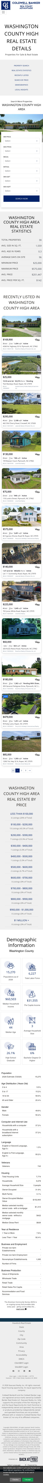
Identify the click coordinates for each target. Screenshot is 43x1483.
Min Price (7, 137)
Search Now (21, 198)
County (21, 1331)
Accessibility (21, 1355)
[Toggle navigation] (3, 12)
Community (21, 1343)
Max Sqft (7, 187)
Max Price (7, 147)
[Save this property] (38, 319)
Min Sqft (6, 177)
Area (21, 1347)
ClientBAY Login (22, 1363)
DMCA (21, 1359)
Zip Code (21, 1339)
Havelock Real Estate (21, 1323)
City (21, 1335)
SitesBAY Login (21, 1367)
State (21, 1327)
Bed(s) (5, 157)
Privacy (21, 1351)
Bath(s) (6, 167)
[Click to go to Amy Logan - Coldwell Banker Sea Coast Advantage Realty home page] (20, 5)
